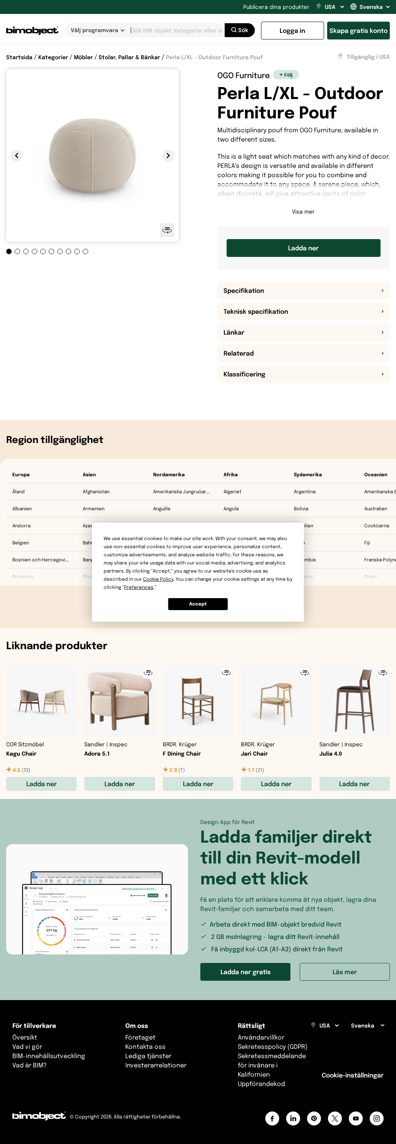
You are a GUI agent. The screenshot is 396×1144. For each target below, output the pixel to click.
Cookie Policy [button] (158, 578)
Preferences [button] (139, 587)
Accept (198, 603)
